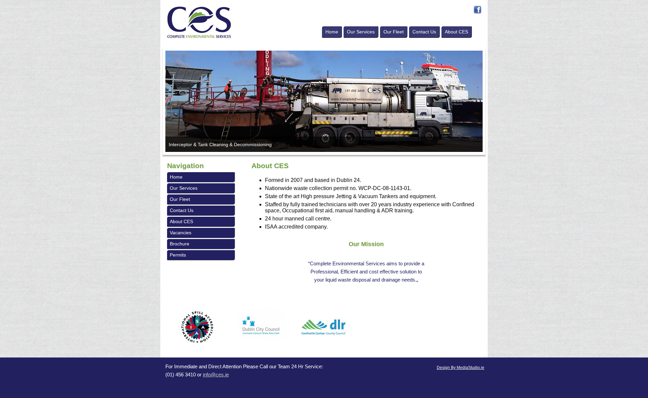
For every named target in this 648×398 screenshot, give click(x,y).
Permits (178, 255)
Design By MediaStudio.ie (460, 367)
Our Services (361, 31)
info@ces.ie (216, 374)
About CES (456, 31)
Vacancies (180, 232)
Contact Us (424, 31)
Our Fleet (393, 31)
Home (331, 31)
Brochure (179, 243)
